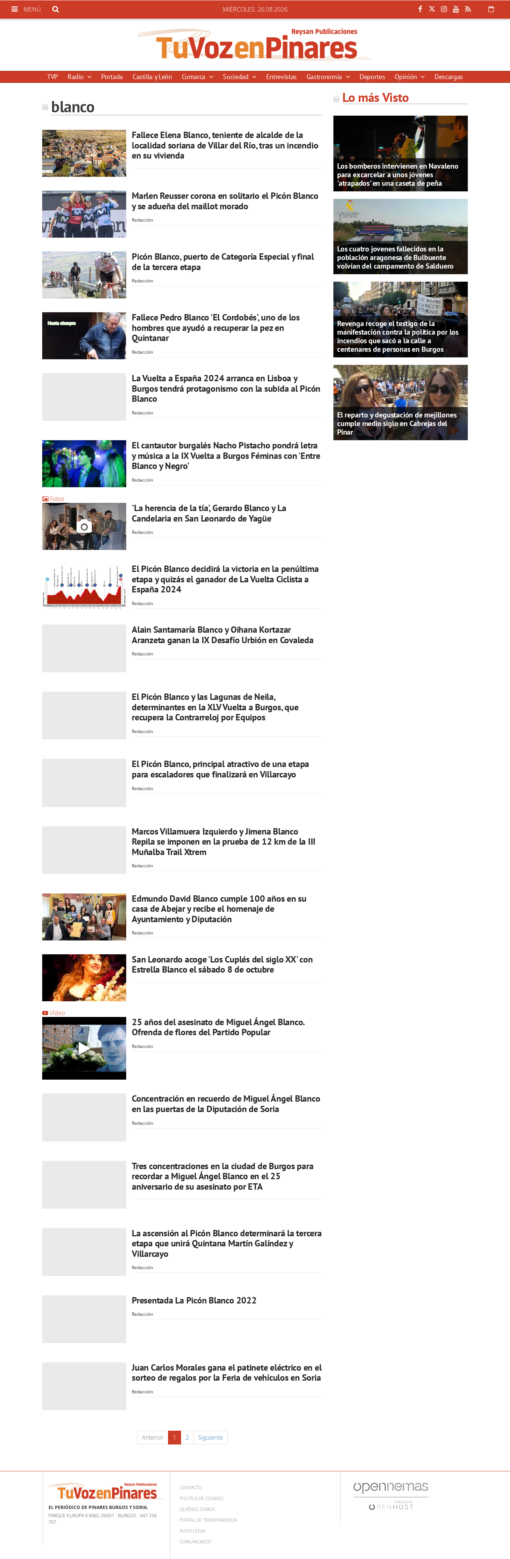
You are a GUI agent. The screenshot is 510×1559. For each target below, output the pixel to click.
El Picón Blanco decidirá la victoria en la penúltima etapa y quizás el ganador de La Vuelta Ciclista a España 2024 (225, 579)
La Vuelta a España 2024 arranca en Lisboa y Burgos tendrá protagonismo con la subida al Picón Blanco (226, 388)
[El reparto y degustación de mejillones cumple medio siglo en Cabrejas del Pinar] (400, 402)
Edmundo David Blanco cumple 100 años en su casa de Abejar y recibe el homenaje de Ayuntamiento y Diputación (219, 909)
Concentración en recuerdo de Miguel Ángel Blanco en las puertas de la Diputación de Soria (226, 1104)
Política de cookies (202, 1498)
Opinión (407, 76)
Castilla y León (152, 76)
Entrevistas (281, 76)
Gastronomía (325, 76)
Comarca (194, 76)
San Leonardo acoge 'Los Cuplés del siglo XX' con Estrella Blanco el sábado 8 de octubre (222, 965)
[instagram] (444, 9)
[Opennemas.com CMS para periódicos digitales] (391, 1496)
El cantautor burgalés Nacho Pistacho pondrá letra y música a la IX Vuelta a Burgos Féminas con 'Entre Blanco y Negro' (226, 455)
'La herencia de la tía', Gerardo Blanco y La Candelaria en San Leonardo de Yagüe (209, 513)
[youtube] (456, 9)
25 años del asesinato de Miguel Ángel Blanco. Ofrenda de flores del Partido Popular (218, 1027)
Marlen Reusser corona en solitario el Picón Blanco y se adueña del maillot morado (225, 201)
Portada (111, 76)
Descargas (449, 76)
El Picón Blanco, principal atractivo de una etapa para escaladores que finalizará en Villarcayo (220, 769)
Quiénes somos (197, 1509)
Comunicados (195, 1541)
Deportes (372, 76)
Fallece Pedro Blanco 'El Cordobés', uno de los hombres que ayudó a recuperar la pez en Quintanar (216, 328)
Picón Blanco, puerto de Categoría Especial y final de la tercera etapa (223, 262)
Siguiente (210, 1437)
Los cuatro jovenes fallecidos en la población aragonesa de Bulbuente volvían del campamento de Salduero (395, 257)
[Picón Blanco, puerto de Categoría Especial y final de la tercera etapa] (84, 274)
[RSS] (468, 9)
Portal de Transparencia (208, 1520)
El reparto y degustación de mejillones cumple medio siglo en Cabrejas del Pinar (396, 423)
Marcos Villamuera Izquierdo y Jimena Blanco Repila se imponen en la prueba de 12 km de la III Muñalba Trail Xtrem (223, 842)
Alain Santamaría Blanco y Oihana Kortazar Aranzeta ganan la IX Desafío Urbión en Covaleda (223, 635)
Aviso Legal (193, 1531)
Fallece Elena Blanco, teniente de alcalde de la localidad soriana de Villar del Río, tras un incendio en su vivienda (225, 145)
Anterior (153, 1437)
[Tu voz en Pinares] (255, 45)
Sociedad (236, 76)
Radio (76, 76)
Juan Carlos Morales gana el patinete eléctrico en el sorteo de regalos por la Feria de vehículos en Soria (227, 1373)
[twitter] (432, 9)
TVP (52, 76)
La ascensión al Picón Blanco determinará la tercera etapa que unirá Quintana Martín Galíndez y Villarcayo (227, 1243)
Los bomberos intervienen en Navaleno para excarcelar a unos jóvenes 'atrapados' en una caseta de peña (397, 174)
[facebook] (420, 9)
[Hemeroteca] (491, 9)
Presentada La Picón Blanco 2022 (194, 1300)
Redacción (142, 220)
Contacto (191, 1487)
